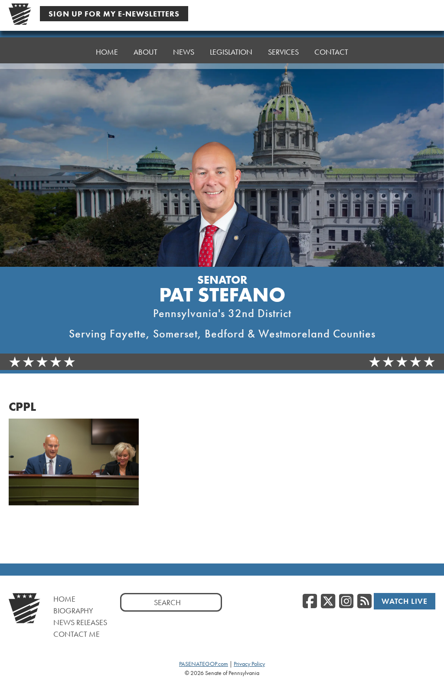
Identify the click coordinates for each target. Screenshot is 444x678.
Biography (73, 611)
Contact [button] (331, 52)
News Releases (80, 622)
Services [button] (283, 52)
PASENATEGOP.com (203, 664)
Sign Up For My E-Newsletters (114, 14)
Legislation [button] (231, 52)
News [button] (183, 52)
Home (107, 52)
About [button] (145, 52)
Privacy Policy (249, 664)
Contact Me (76, 634)
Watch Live (405, 601)
